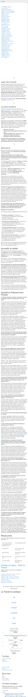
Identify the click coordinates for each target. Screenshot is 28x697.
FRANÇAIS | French (5, 24)
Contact (3, 692)
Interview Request (6, 680)
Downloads (4, 661)
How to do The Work (6, 658)
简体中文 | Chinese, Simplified (7, 11)
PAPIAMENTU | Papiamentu (7, 41)
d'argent (14, 607)
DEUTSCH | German (5, 16)
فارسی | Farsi (4, 23)
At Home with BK (5, 667)
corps (14, 623)
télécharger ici (11, 100)
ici (6, 539)
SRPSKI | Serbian (5, 52)
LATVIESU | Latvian (5, 31)
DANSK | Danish (4, 15)
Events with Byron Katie (7, 670)
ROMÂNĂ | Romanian (6, 45)
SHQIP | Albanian (5, 48)
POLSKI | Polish (4, 42)
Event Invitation (5, 678)
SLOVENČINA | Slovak (6, 49)
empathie (14, 613)
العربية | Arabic (4, 8)
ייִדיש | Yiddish (4, 57)
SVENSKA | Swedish (5, 54)
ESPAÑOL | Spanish (5, 22)
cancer (14, 602)
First (21, 640)
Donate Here (5, 690)
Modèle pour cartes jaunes (7, 582)
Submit (14, 653)
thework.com (11, 517)
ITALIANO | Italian (5, 30)
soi (14, 597)
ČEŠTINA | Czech (5, 13)
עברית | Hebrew (4, 27)
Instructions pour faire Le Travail (8, 575)
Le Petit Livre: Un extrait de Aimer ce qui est (10, 574)
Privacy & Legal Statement (16, 695)
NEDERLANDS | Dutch (6, 37)
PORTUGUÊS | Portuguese (7, 43)
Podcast (4, 668)
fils (14, 618)
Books (3, 677)
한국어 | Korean (4, 26)
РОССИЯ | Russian (5, 46)
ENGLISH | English (5, 20)
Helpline (4, 660)
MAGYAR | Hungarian (6, 34)
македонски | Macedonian (7, 35)
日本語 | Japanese (5, 38)
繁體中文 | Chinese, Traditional (8, 12)
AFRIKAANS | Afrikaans (6, 7)
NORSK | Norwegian (5, 39)
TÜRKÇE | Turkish (5, 56)
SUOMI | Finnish (4, 53)
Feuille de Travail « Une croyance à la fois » (10, 578)
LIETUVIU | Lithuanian (6, 33)
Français (3, 1)
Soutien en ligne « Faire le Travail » (13, 566)
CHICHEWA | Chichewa (6, 9)
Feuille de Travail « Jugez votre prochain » (12, 110)
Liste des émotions (5, 579)
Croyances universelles (6, 581)
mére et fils (14, 628)
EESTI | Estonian (5, 17)
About (3, 675)
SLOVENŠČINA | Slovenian (7, 50)
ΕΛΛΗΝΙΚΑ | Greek (5, 19)
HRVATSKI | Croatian (5, 28)
